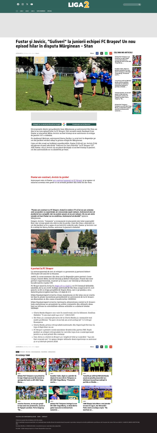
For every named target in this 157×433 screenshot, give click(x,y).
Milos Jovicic (51, 352)
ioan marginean (35, 352)
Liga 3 (27, 11)
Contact (44, 416)
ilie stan (28, 352)
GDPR (38, 416)
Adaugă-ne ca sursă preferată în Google (46, 124)
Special (49, 11)
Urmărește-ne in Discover (81, 124)
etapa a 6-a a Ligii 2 (63, 286)
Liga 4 (33, 11)
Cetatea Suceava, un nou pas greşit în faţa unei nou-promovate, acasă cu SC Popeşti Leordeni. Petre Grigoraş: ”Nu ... (31, 406)
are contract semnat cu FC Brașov (67, 180)
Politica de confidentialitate (26, 416)
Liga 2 (21, 11)
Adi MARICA (19, 53)
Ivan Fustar (44, 352)
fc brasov (22, 352)
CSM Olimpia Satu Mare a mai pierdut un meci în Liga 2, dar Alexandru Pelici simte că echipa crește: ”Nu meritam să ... (96, 406)
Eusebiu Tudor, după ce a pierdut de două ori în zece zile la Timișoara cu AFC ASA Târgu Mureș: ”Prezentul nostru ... (63, 378)
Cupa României (41, 11)
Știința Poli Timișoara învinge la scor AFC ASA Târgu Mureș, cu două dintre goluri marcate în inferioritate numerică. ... (63, 406)
